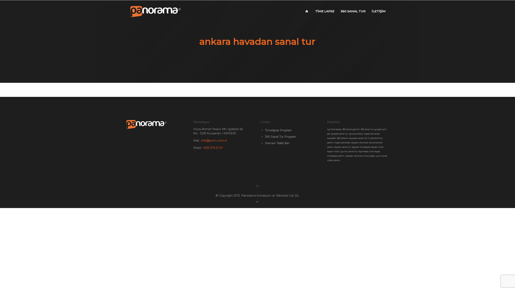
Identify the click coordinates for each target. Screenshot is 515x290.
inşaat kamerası (342, 142)
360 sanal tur (367, 129)
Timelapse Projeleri (278, 130)
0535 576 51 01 (213, 148)
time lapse (374, 151)
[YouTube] (257, 202)
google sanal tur (339, 134)
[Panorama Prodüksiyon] (155, 11)
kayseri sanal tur (342, 147)
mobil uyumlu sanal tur (345, 151)
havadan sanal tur (358, 138)
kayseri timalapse (361, 147)
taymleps (363, 151)
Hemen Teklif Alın (277, 143)
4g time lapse (334, 129)
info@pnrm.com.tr (214, 140)
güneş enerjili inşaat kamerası (364, 134)
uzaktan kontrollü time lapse (360, 156)
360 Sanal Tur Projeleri (280, 137)
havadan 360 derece (337, 138)
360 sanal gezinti (351, 129)
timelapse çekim (335, 156)
